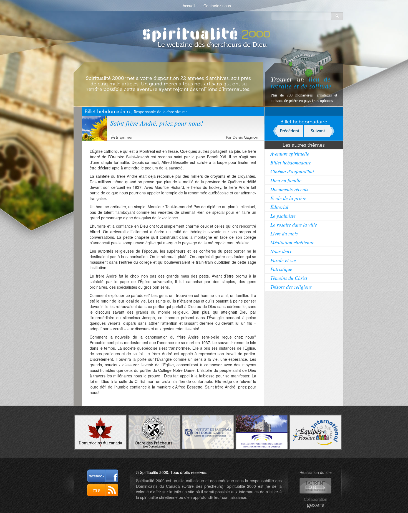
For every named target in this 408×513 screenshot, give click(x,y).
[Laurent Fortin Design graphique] (315, 486)
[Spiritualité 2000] (204, 33)
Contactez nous (217, 5)
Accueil (189, 5)
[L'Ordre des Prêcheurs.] (154, 432)
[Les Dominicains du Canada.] (100, 431)
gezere (315, 504)
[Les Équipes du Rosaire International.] (315, 431)
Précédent (289, 130)
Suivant (318, 130)
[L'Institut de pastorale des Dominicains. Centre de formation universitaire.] (208, 431)
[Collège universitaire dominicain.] (261, 431)
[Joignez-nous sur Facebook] (102, 475)
